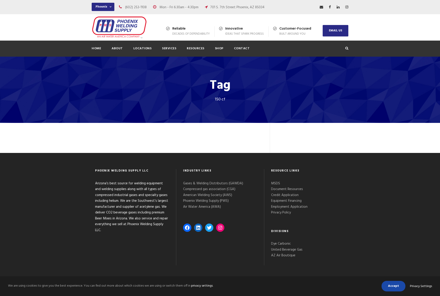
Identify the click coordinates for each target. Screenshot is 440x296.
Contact (242, 48)
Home (96, 48)
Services (169, 48)
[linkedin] (338, 7)
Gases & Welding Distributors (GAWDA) (213, 183)
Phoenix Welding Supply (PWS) (206, 201)
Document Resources (287, 189)
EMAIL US (335, 30)
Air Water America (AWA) (202, 207)
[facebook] (330, 7)
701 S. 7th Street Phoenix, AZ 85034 (237, 7)
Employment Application (289, 207)
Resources (195, 48)
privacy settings (202, 285)
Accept (393, 286)
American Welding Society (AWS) (207, 195)
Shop (219, 48)
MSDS (275, 183)
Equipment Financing (286, 201)
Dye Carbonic (281, 243)
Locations (142, 48)
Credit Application (285, 195)
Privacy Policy (281, 212)
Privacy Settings (421, 286)
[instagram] (346, 7)
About (117, 48)
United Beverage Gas (286, 249)
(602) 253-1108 (136, 7)
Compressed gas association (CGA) (209, 189)
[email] (321, 7)
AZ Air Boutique (283, 255)
